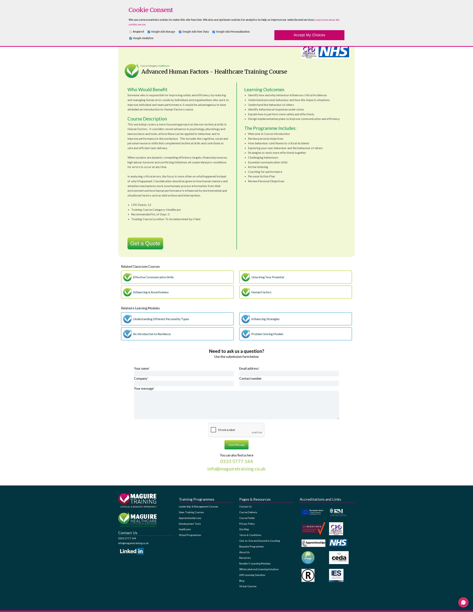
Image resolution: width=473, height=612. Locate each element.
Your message (144, 388)
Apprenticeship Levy (190, 518)
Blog (241, 580)
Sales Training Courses (191, 512)
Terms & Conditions (250, 535)
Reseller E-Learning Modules (254, 563)
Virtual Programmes (190, 535)
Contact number (250, 378)
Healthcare (185, 529)
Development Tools (190, 523)
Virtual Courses (247, 586)
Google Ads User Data (195, 31)
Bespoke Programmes (251, 546)
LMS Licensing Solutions (252, 575)
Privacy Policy (247, 523)
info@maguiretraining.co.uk (133, 543)
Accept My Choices (309, 35)
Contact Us (245, 506)
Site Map (244, 529)
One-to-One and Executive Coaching (259, 540)
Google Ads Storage (163, 31)
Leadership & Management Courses (198, 506)
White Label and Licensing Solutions (259, 569)
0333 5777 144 (127, 538)
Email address (249, 368)
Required (138, 31)
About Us (244, 552)
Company (141, 378)
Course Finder (247, 518)
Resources (245, 557)
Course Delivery (248, 512)
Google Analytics (143, 38)
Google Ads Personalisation (233, 31)
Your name (142, 368)
